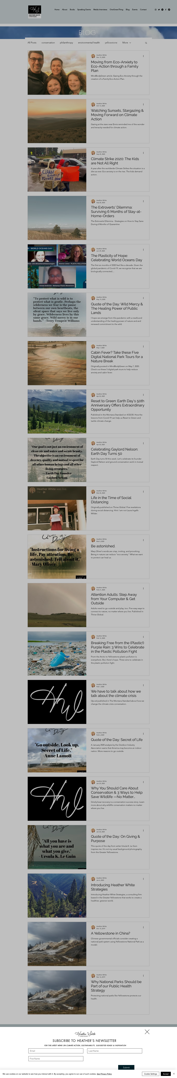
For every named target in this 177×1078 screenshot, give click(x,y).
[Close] (173, 1074)
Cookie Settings (150, 1074)
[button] (147, 1032)
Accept (166, 1074)
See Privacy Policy (104, 1074)
